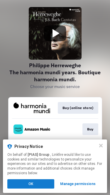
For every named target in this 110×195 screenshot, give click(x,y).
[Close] (101, 145)
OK (30, 184)
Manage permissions (78, 184)
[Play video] (55, 33)
